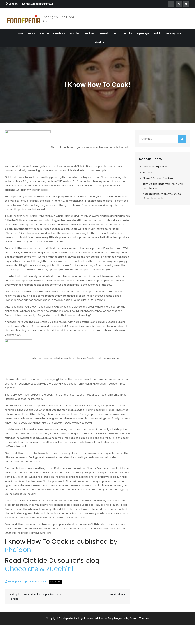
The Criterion (115, 594)
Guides (99, 42)
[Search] (182, 139)
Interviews (55, 581)
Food (116, 33)
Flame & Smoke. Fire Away (158, 178)
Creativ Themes (139, 618)
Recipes (89, 33)
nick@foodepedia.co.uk (39, 3)
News (31, 33)
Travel (104, 33)
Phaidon (18, 549)
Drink (157, 33)
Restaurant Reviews (52, 33)
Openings (143, 33)
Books (128, 33)
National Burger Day (155, 166)
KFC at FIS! (149, 172)
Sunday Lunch (174, 33)
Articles (75, 33)
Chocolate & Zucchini (39, 568)
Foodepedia (15, 581)
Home (19, 33)
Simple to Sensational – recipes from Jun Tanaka (35, 596)
